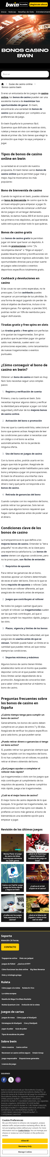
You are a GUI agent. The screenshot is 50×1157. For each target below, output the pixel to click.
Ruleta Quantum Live (10, 1005)
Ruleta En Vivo (28, 988)
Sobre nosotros (8, 1047)
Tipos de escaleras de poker (13, 1034)
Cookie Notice (24, 1130)
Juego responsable (9, 1058)
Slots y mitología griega (11, 975)
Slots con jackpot (26, 958)
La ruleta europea (9, 993)
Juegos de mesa (8, 1017)
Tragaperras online (9, 958)
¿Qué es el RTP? (24, 964)
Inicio (3, 11)
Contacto (10, 947)
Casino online (21, 1047)
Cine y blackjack (30, 1023)
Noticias (12, 11)
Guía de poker (21, 1029)
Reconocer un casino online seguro (16, 1053)
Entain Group (37, 1053)
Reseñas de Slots (26, 11)
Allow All (25, 1141)
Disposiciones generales (29, 1058)
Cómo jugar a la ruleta (11, 988)
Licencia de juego (9, 1064)
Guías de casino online (20, 84)
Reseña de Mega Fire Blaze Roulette (16, 999)
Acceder (24, 4)
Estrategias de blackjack (12, 1023)
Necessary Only (25, 1146)
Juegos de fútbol (8, 964)
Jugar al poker (7, 1029)
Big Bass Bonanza (37, 969)
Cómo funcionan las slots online (15, 969)
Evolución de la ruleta (31, 1005)
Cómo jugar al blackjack (27, 1017)
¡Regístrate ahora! (38, 4)
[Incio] (2, 84)
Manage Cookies (25, 1152)
